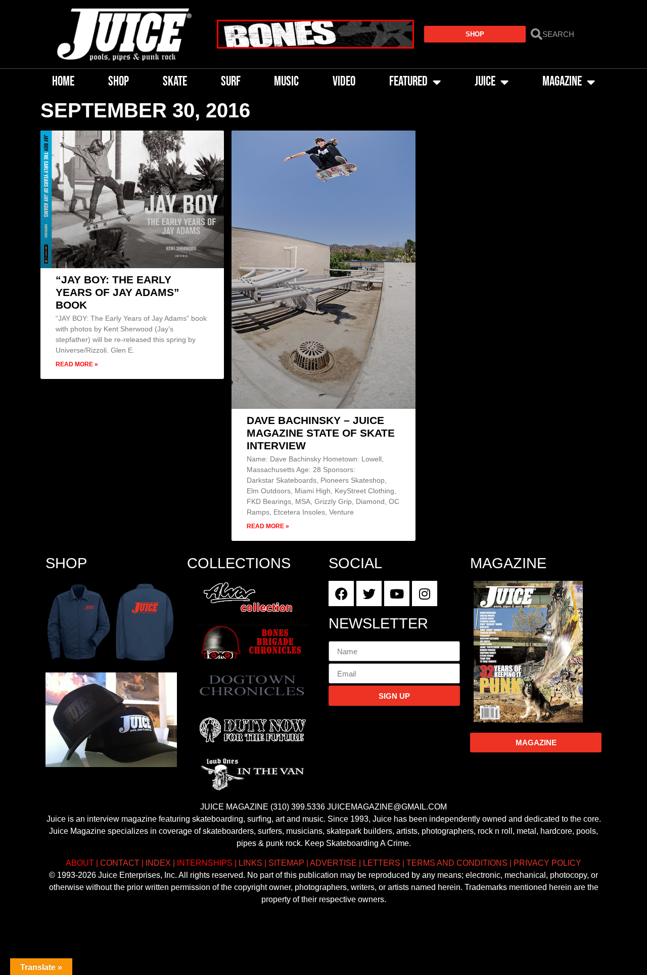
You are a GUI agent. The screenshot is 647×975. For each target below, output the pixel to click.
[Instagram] (424, 593)
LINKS (250, 863)
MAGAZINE (562, 82)
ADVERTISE (333, 863)
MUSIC (286, 82)
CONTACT (120, 863)
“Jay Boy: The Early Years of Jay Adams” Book (117, 292)
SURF (231, 82)
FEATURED (408, 82)
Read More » (77, 364)
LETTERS (381, 863)
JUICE (485, 82)
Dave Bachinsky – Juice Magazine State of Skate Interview (321, 432)
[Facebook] (341, 593)
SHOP (118, 82)
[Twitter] (369, 593)
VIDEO (344, 82)
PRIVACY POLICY (547, 863)
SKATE (175, 82)
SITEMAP (286, 863)
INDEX (158, 863)
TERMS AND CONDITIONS (456, 863)
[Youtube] (396, 593)
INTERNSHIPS (205, 863)
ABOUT (80, 863)
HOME (63, 82)
